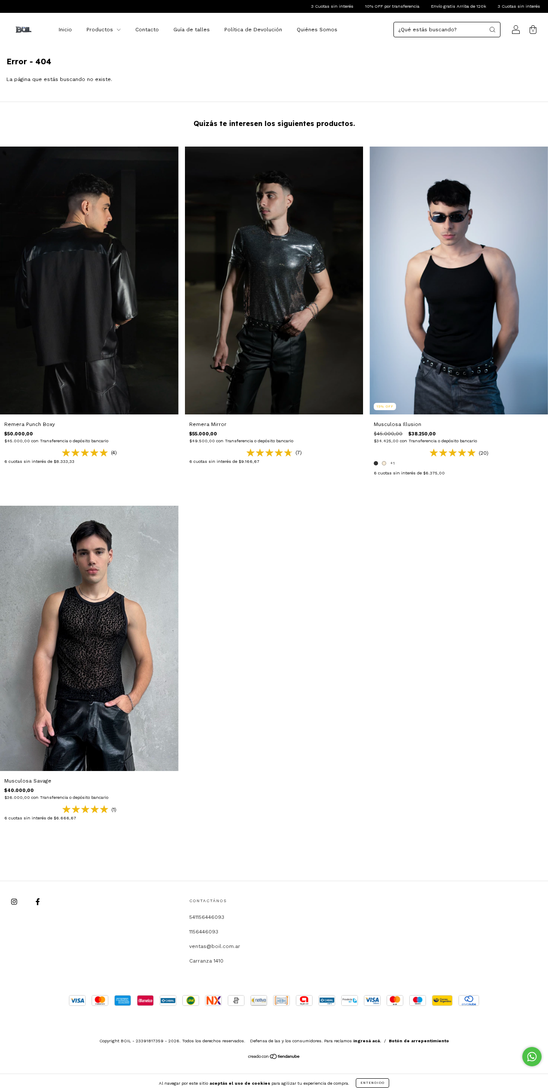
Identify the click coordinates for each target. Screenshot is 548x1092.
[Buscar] (492, 29)
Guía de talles (191, 30)
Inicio (65, 30)
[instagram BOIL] (15, 902)
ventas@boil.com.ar (214, 946)
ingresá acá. (367, 1040)
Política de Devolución (253, 30)
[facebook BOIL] (37, 902)
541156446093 (206, 917)
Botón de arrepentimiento (419, 1040)
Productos (100, 30)
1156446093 (203, 932)
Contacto (147, 30)
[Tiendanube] (274, 1058)
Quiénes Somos (317, 30)
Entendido (372, 1083)
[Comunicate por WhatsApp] (532, 1056)
